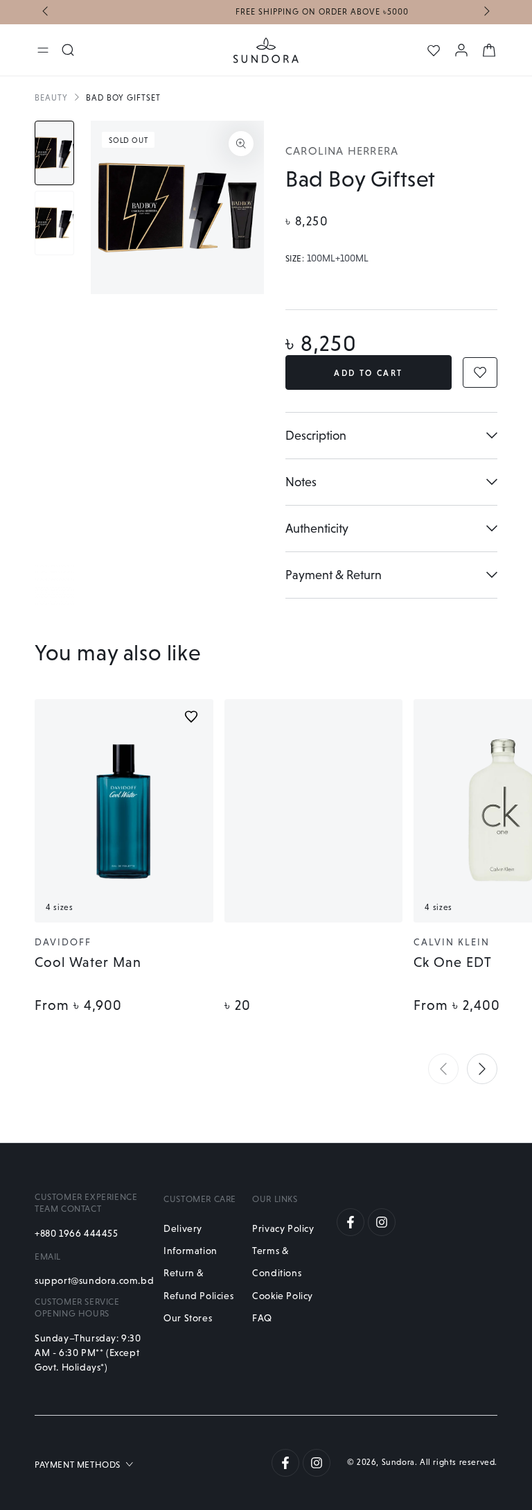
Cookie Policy (282, 1295)
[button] (443, 1069)
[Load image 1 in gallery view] (54, 153)
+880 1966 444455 (76, 1233)
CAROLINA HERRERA (341, 150)
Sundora (398, 1462)
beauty (51, 98)
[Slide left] (46, 12)
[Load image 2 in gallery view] (54, 223)
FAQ (262, 1317)
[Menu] (43, 50)
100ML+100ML (338, 259)
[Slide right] (485, 12)
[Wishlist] (433, 50)
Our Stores (187, 1317)
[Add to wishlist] (191, 716)
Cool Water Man (88, 962)
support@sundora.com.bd (92, 1280)
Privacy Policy (283, 1228)
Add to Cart (368, 373)
